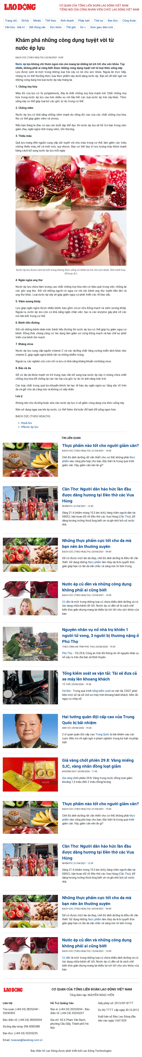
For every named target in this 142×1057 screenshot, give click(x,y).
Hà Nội (66, 691)
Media (37, 20)
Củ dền (66, 601)
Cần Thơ (125, 516)
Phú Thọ (67, 653)
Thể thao (50, 20)
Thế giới (71, 27)
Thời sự (98, 20)
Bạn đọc (113, 20)
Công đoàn (129, 20)
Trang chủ (11, 20)
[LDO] (30, 460)
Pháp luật (84, 20)
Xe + (83, 27)
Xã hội (25, 20)
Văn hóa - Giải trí (15, 27)
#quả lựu (26, 423)
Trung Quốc (102, 734)
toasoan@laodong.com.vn (26, 1040)
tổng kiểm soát (101, 691)
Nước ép (21, 64)
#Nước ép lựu (29, 427)
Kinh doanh (67, 20)
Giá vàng (67, 778)
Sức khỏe (56, 27)
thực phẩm (94, 562)
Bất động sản (37, 27)
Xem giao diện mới (101, 27)
